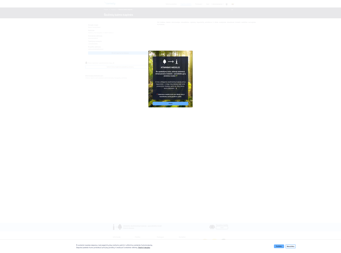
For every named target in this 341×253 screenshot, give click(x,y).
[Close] (190, 52)
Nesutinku (290, 246)
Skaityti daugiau (144, 247)
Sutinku (279, 246)
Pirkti (170, 103)
